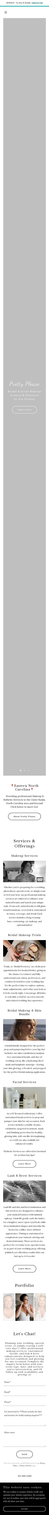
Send (24, 1454)
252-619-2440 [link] (24, 1476)
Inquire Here (24, 410)
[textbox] (24, 1382)
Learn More (24, 1164)
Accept (24, 1509)
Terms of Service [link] (26, 1466)
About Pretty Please (24, 816)
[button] (6, 12)
